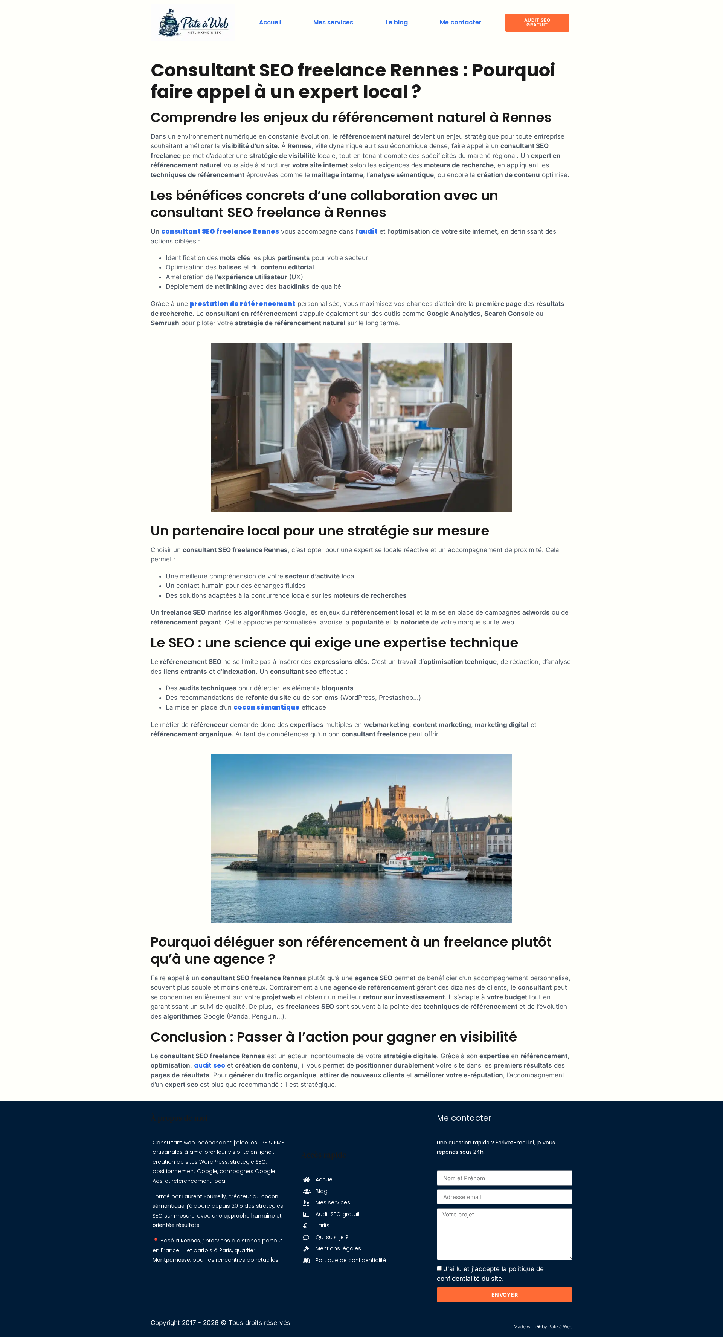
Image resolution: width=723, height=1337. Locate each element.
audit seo (209, 1065)
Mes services (333, 22)
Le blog (397, 22)
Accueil (270, 22)
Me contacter (461, 22)
